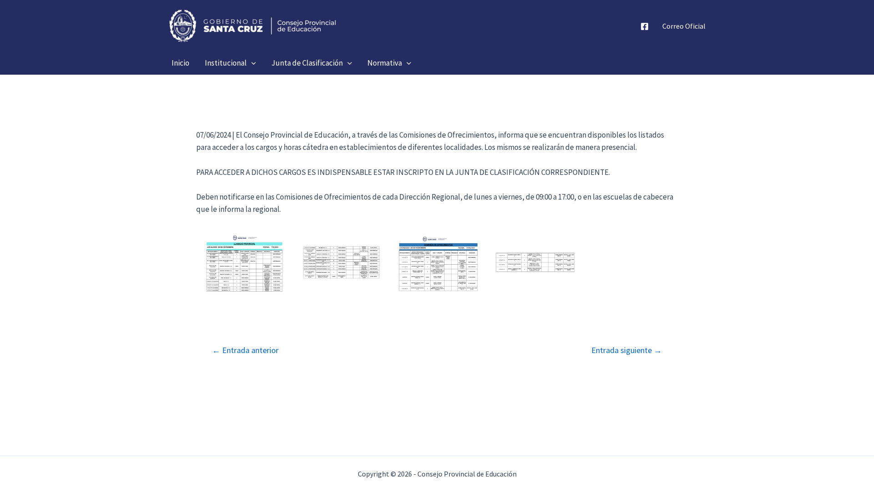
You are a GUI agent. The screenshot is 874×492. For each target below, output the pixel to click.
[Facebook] (644, 26)
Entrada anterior (245, 350)
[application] (251, 62)
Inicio (180, 63)
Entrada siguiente (626, 350)
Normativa (384, 63)
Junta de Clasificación (307, 63)
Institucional (226, 63)
